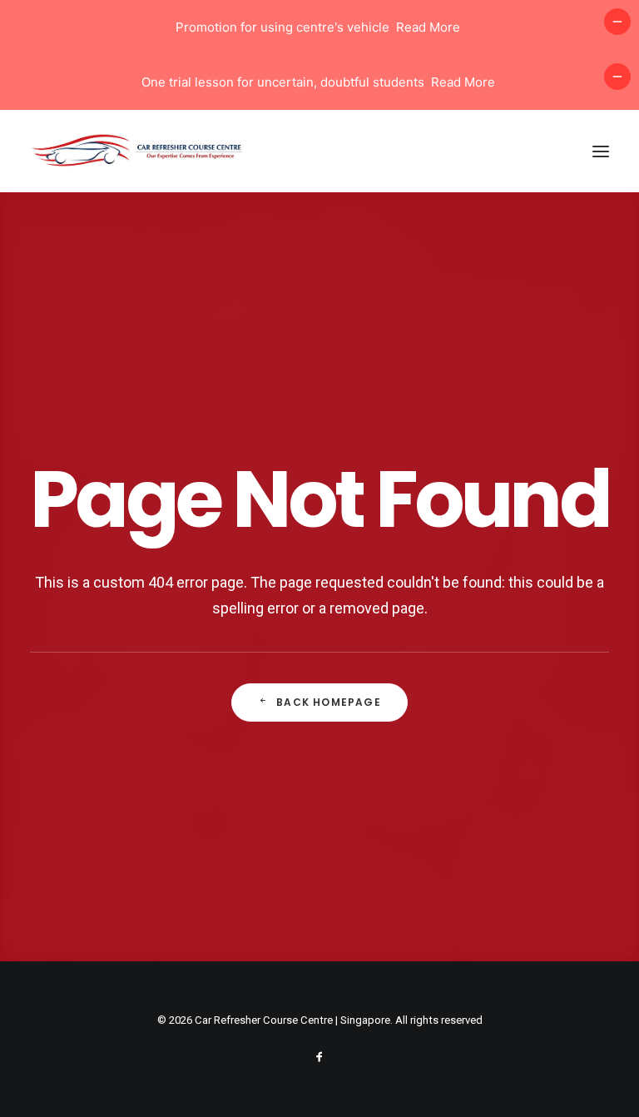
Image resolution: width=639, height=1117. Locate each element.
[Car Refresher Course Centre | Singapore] (141, 151)
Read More (428, 27)
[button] (600, 151)
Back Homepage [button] (328, 702)
